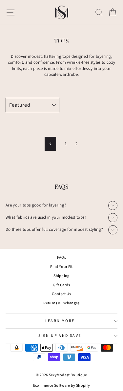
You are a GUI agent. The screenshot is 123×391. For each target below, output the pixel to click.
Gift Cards (61, 285)
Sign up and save (59, 335)
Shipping (61, 276)
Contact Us (61, 294)
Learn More (60, 321)
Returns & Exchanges (61, 303)
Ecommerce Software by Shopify (61, 385)
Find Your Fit (61, 267)
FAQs (61, 257)
